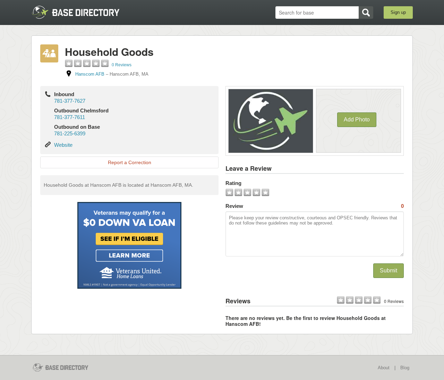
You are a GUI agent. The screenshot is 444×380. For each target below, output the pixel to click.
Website (63, 145)
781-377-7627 (69, 101)
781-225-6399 (69, 133)
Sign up (398, 12)
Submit (388, 270)
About (384, 367)
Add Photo (357, 120)
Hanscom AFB (89, 74)
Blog (404, 367)
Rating (233, 183)
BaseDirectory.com (82, 12)
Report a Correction (129, 162)
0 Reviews (121, 64)
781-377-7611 (69, 117)
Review (314, 206)
